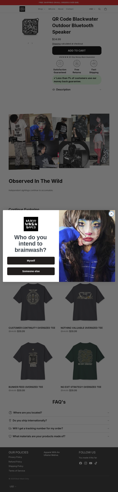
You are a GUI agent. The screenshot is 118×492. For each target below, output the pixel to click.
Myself (31, 260)
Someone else (31, 271)
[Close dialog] (111, 213)
